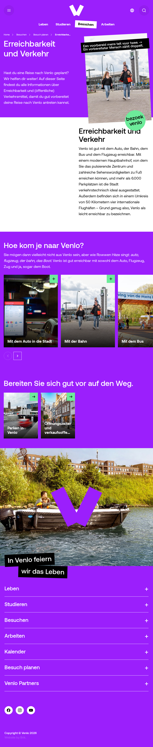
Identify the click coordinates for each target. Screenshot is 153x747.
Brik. (23, 737)
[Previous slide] (8, 356)
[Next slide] (17, 356)
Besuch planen (40, 34)
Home (7, 34)
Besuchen (21, 34)
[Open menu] (9, 10)
